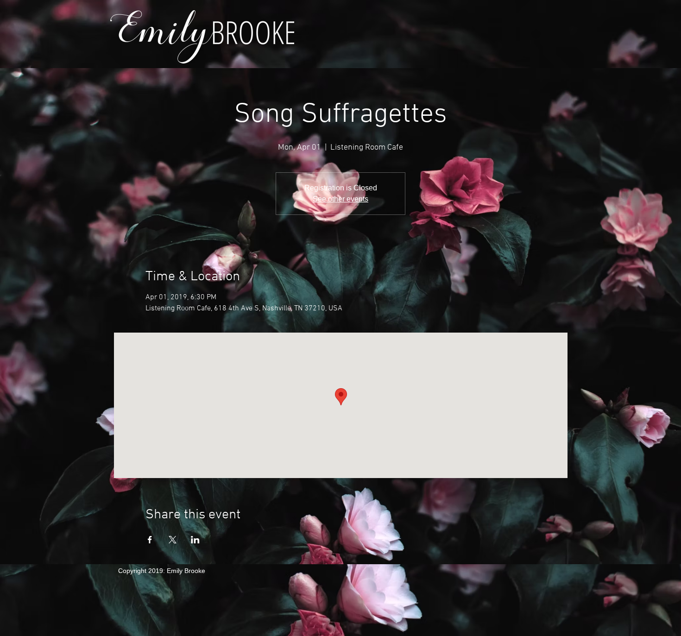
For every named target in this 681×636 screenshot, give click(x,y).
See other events (340, 199)
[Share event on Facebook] (149, 539)
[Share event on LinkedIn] (195, 539)
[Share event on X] (172, 539)
